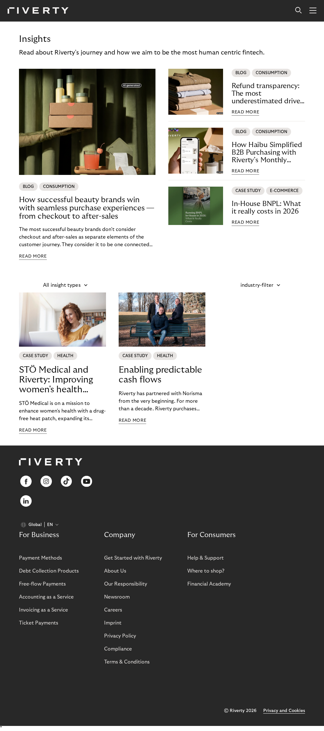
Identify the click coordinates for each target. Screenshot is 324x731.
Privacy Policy (120, 635)
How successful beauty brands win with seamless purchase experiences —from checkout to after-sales (86, 208)
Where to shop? (205, 571)
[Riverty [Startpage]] (38, 11)
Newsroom (117, 597)
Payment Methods (40, 558)
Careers (113, 609)
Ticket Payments (38, 622)
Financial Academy (209, 584)
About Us (115, 571)
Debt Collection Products (49, 571)
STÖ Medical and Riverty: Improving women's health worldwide (56, 379)
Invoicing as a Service (43, 609)
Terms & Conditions (127, 661)
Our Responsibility (125, 584)
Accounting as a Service (46, 597)
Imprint (113, 622)
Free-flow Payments (42, 584)
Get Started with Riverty (133, 558)
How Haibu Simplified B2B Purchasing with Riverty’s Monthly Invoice (267, 152)
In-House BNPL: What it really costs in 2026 (266, 207)
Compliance (118, 648)
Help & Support (205, 558)
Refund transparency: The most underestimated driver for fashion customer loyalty (267, 93)
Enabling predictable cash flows (160, 374)
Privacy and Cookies (284, 711)
